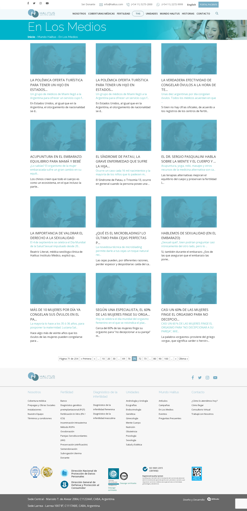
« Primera (86, 358)
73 (145, 358)
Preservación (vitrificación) (73, 444)
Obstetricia (131, 431)
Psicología (131, 435)
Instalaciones (34, 409)
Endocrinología (133, 409)
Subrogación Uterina (70, 453)
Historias (188, 13)
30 (114, 358)
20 (108, 358)
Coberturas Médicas (101, 13)
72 (139, 358)
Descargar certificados (112, 489)
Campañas (164, 405)
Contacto (198, 392)
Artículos (163, 400)
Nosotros (79, 13)
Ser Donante (88, 4)
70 (129, 358)
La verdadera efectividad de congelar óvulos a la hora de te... (188, 85)
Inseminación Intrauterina (73, 422)
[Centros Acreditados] (35, 472)
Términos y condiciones (40, 418)
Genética (130, 413)
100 (166, 358)
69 (123, 358)
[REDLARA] (47, 472)
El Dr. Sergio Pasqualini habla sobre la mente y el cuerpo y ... (188, 159)
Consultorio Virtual (201, 409)
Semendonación (68, 448)
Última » (183, 358)
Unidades (152, 13)
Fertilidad (123, 13)
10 (103, 358)
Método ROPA (67, 427)
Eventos (163, 413)
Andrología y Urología (137, 400)
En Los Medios (68, 37)
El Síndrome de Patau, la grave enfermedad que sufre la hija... (121, 161)
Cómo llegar (198, 405)
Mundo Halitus (170, 13)
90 (160, 358)
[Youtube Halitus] (47, 3)
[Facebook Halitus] (28, 3)
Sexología (131, 440)
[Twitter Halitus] (34, 3)
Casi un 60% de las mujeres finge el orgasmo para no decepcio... (184, 314)
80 (154, 358)
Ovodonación (67, 431)
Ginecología (132, 418)
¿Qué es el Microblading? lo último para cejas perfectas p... (121, 238)
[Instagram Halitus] (40, 3)
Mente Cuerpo (133, 422)
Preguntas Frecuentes (170, 418)
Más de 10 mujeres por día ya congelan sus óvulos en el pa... (55, 314)
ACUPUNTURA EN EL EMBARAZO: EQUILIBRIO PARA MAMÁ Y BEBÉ (56, 159)
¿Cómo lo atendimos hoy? (205, 400)
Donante (64, 457)
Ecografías (131, 405)
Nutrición (130, 427)
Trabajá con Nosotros (203, 413)
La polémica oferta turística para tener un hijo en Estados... (56, 85)
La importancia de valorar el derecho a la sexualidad (56, 235)
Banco (63, 400)
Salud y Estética (134, 444)
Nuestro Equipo (36, 413)
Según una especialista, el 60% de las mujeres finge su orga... (123, 312)
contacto (203, 13)
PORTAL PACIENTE (208, 4)
